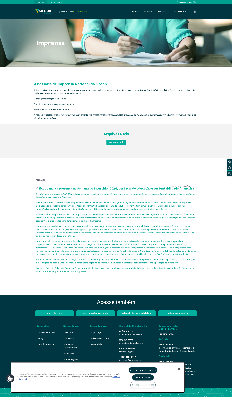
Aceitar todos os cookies (143, 370)
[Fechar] (179, 369)
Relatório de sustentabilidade (136, 313)
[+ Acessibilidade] (229, 173)
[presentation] (40, 2)
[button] (10, 378)
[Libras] (229, 162)
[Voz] (229, 167)
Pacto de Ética (54, 313)
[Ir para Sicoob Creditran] (43, 11)
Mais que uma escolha (177, 313)
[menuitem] (40, 2)
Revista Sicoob (116, 142)
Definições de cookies (143, 385)
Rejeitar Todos (143, 377)
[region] (98, 377)
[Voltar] (37, 189)
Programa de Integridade (95, 313)
